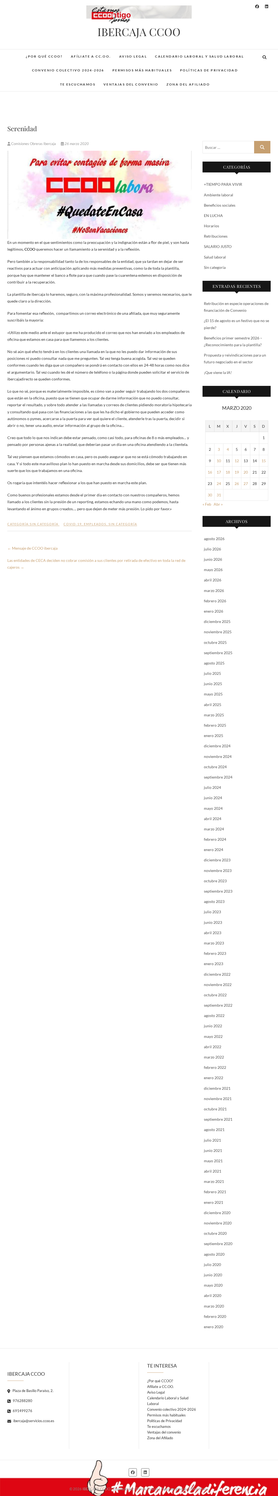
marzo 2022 (214, 1057)
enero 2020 (213, 1326)
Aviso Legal (133, 56)
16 (210, 472)
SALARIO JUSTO (218, 246)
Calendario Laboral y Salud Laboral (199, 56)
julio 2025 (212, 673)
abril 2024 (212, 818)
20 (246, 472)
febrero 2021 (215, 1191)
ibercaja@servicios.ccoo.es (33, 1421)
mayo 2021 (213, 1160)
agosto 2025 (214, 663)
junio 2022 (213, 1025)
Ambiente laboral (218, 195)
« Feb (207, 504)
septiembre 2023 (218, 891)
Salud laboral (215, 257)
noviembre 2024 (218, 756)
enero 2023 (213, 963)
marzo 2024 (214, 829)
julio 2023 (212, 911)
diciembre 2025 (217, 621)
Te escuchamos (77, 84)
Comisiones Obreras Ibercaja (33, 143)
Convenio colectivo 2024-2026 (68, 70)
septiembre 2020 (218, 1243)
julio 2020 (212, 1264)
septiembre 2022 (218, 1005)
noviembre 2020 (218, 1223)
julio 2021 (212, 1140)
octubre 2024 (215, 766)
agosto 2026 (214, 538)
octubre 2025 (215, 642)
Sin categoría (44, 524)
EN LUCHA (213, 215)
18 (228, 472)
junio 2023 (213, 922)
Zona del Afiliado (188, 84)
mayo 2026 (213, 569)
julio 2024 (212, 787)
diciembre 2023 (217, 860)
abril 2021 (212, 1171)
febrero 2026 (215, 601)
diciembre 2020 (217, 1212)
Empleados (95, 524)
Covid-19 (73, 524)
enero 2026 (213, 611)
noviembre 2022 (218, 984)
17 (219, 472)
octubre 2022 (215, 995)
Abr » (218, 504)
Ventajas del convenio (130, 84)
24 (219, 483)
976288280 (22, 1401)
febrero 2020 (215, 1316)
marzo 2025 (214, 715)
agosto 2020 (214, 1254)
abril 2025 (212, 704)
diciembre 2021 (217, 1088)
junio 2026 (213, 559)
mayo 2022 (213, 1036)
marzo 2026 (214, 590)
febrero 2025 (215, 725)
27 (246, 483)
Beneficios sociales (219, 205)
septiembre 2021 (218, 1119)
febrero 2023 (215, 953)
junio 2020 (213, 1275)
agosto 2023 (214, 901)
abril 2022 (212, 1046)
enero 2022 (213, 1077)
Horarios (211, 225)
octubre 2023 (215, 880)
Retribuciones (216, 236)
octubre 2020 (215, 1233)
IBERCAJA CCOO (139, 31)
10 (219, 460)
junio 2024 (213, 797)
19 (237, 472)
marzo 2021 (214, 1181)
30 (210, 495)
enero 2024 (213, 849)
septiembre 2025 (218, 652)
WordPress (199, 1489)
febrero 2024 (215, 839)
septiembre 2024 (218, 777)
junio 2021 (213, 1150)
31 (219, 495)
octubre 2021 (215, 1109)
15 (263, 460)
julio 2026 (212, 549)
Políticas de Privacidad (209, 70)
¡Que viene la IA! (218, 372)
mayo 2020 (213, 1285)
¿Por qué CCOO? (44, 56)
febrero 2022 (215, 1067)
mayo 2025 (213, 694)
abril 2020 (212, 1295)
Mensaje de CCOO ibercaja (32, 548)
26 (237, 483)
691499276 (22, 1411)
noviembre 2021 (218, 1098)
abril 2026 (212, 580)
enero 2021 (213, 1202)
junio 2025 (213, 683)
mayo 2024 (213, 808)
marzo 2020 (214, 1306)
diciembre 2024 (217, 746)
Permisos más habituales (142, 70)
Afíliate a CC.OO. (91, 56)
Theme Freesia (146, 1489)
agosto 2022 (214, 1015)
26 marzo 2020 (76, 143)
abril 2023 (212, 932)
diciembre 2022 (217, 974)
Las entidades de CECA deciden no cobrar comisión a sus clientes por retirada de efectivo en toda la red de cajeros (96, 563)
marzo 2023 (214, 943)
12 (237, 460)
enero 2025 (213, 735)
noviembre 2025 (218, 631)
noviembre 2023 (218, 870)
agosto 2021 (214, 1129)
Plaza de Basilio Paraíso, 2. (32, 1390)
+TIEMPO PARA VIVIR (223, 184)
